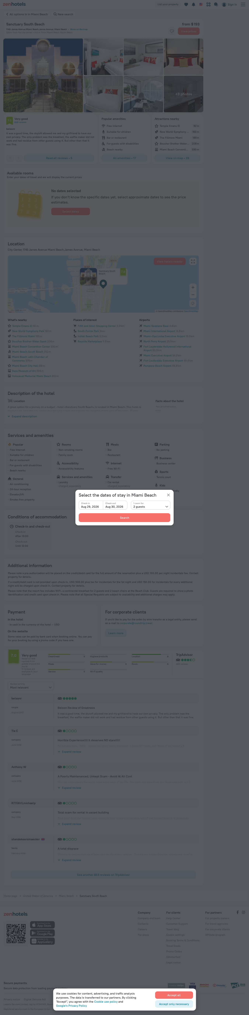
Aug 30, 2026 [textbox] (114, 506)
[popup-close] (168, 495)
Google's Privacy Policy (71, 1005)
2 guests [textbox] (139, 506)
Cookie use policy (106, 1001)
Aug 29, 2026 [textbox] (90, 506)
